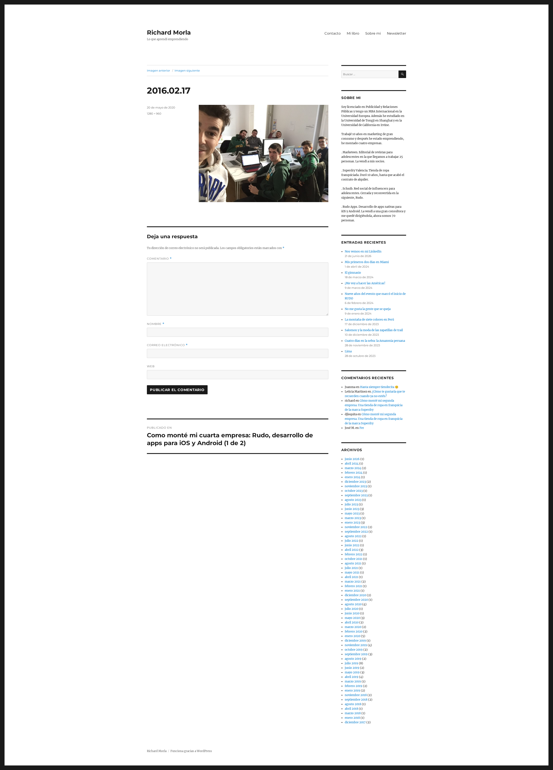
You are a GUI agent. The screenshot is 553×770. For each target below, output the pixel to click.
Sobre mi (373, 33)
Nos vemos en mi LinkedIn (363, 251)
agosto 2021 (353, 563)
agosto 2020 (353, 604)
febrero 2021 (353, 586)
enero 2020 (352, 636)
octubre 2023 (354, 491)
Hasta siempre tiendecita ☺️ (379, 387)
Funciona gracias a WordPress (191, 751)
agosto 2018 (353, 704)
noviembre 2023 (356, 486)
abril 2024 (352, 463)
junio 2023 (352, 509)
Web (151, 366)
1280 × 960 (154, 113)
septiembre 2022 (356, 532)
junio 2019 (352, 668)
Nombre (155, 324)
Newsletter (396, 33)
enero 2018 (352, 718)
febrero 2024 (353, 472)
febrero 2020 (353, 631)
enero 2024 (352, 477)
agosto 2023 (353, 500)
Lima (348, 351)
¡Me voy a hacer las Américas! (365, 283)
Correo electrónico (167, 345)
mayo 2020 (352, 618)
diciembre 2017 (355, 722)
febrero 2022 (353, 554)
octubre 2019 (354, 650)
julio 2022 (351, 541)
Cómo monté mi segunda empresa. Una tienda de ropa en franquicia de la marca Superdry (373, 405)
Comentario (159, 258)
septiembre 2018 (356, 699)
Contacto (332, 33)
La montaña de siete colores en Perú (369, 319)
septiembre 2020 (356, 600)
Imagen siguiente (187, 70)
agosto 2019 (353, 659)
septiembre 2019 (356, 654)
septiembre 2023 (356, 495)
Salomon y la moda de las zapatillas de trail (374, 330)
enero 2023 (352, 522)
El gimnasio (353, 273)
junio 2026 (352, 459)
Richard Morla (169, 32)
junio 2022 (352, 545)
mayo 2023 (352, 513)
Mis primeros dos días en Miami (367, 262)
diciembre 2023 (355, 482)
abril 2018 (351, 709)
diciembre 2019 (355, 640)
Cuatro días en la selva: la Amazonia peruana (375, 341)
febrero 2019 (353, 686)
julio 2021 (351, 568)
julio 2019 (351, 663)
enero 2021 (352, 591)
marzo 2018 (353, 713)
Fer (361, 428)
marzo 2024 (353, 468)
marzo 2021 (353, 581)
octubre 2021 (353, 559)
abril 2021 (351, 577)
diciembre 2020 (355, 595)
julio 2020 (351, 609)
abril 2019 (351, 677)
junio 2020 (352, 613)
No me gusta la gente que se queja (368, 309)
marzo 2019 (353, 681)
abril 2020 (352, 622)
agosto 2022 (353, 536)
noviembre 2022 (356, 527)
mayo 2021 (352, 572)
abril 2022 (352, 550)
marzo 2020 (353, 627)
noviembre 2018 (356, 695)
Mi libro (353, 33)
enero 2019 (352, 690)
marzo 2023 (353, 518)
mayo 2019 (352, 672)
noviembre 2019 (356, 645)
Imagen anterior (158, 70)
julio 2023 (351, 504)
